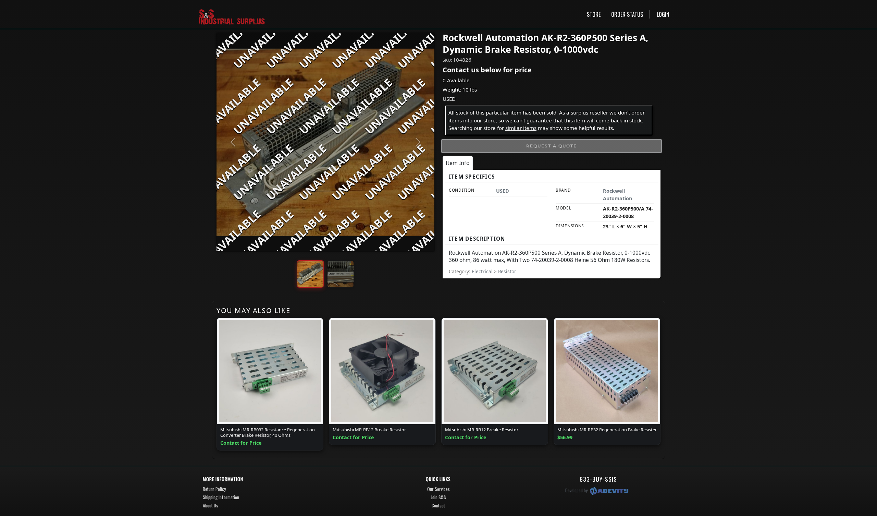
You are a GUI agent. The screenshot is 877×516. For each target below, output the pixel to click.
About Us (210, 505)
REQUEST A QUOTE (551, 145)
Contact (438, 505)
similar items (520, 127)
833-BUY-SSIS (598, 479)
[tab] (458, 163)
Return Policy (214, 488)
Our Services (438, 488)
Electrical (483, 271)
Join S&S (438, 497)
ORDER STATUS (627, 14)
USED (449, 98)
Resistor (507, 271)
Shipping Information (221, 497)
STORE (594, 14)
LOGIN (663, 14)
